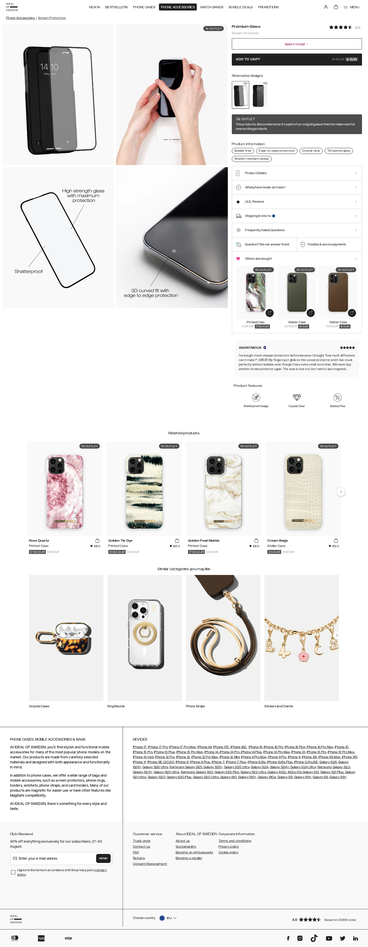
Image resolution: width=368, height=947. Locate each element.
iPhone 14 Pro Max (276, 752)
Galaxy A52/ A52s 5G (284, 772)
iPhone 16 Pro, (273, 747)
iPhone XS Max (329, 757)
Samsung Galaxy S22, (197, 772)
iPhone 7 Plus (236, 762)
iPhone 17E (221, 747)
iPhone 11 (294, 757)
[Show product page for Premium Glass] (240, 95)
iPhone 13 (298, 752)
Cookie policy (228, 852)
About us (183, 841)
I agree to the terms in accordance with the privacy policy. (62, 872)
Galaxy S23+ (142, 772)
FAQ (136, 852)
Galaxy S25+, (213, 767)
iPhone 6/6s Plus (280, 762)
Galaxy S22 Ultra (253, 772)
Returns (139, 858)
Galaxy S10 (228, 777)
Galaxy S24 (259, 767)
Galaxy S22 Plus (227, 772)
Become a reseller (189, 858)
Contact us (141, 846)
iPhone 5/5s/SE (306, 762)
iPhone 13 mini (143, 757)
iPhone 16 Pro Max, (320, 747)
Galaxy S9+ (302, 777)
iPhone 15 (341, 747)
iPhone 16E (238, 747)
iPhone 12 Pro (164, 757)
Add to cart (296, 60)
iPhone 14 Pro (229, 752)
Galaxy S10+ (247, 777)
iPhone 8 (182, 762)
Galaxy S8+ (337, 777)
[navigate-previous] (341, 492)
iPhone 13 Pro (316, 752)
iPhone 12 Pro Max (204, 757)
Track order (141, 841)
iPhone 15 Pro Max (189, 752)
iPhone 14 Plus (251, 752)
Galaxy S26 (328, 762)
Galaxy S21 (310, 772)
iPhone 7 (218, 762)
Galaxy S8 (320, 777)
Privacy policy (229, 846)
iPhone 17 (140, 747)
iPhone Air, (204, 747)
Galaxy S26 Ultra (155, 767)
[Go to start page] (12, 7)
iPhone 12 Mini (230, 757)
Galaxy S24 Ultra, (303, 767)
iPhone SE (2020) (160, 762)
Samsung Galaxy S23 (333, 767)
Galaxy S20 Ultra (206, 777)
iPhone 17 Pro (158, 747)
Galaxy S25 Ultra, (237, 767)
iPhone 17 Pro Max (182, 747)
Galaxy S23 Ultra (166, 772)
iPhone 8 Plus (200, 762)
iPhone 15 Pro (142, 752)
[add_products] (270, 313)
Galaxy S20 (156, 777)
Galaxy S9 (285, 777)
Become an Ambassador (194, 852)
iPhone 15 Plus (164, 752)
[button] (325, 919)
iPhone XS (309, 757)
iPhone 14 (211, 752)
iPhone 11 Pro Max (253, 757)
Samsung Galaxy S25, (186, 767)
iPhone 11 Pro (277, 757)
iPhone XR (349, 757)
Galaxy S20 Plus (179, 777)
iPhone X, (140, 762)
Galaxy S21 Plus (332, 772)
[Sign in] (326, 7)
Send (103, 858)
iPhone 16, (256, 747)
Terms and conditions (235, 841)
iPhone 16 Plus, (295, 747)
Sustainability (186, 846)
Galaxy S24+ (279, 767)
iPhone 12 (183, 757)
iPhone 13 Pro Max (341, 752)
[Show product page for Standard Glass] (259, 95)
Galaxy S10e (267, 777)
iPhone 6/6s (257, 762)
